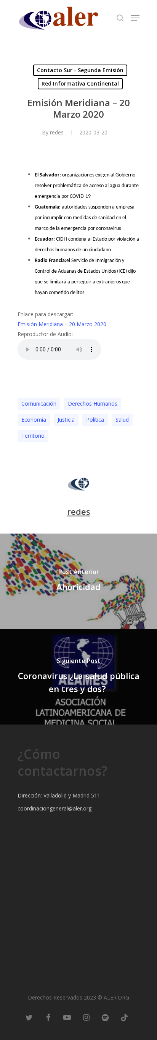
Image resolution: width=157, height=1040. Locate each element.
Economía (33, 419)
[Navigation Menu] (135, 18)
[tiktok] (124, 1017)
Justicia (66, 419)
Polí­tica (95, 419)
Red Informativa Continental (80, 83)
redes (57, 132)
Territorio (33, 435)
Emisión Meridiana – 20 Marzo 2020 (62, 324)
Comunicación (38, 403)
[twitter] (29, 1017)
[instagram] (86, 1017)
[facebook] (48, 1017)
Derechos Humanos (92, 403)
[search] (120, 18)
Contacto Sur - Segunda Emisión (80, 70)
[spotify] (105, 1017)
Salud (122, 419)
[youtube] (67, 1017)
